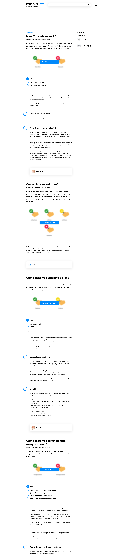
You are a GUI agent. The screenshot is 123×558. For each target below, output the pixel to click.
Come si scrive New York (37, 82)
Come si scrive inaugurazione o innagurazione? (43, 490)
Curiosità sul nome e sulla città (38, 85)
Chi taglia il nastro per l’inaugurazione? (41, 495)
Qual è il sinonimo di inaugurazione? (40, 493)
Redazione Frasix (30, 187)
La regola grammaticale (36, 324)
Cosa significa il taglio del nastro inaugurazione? (43, 498)
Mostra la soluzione (50, 61)
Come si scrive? (29, 32)
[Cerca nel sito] (88, 4)
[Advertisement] (61, 17)
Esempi (32, 326)
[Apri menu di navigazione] (96, 5)
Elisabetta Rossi (30, 39)
